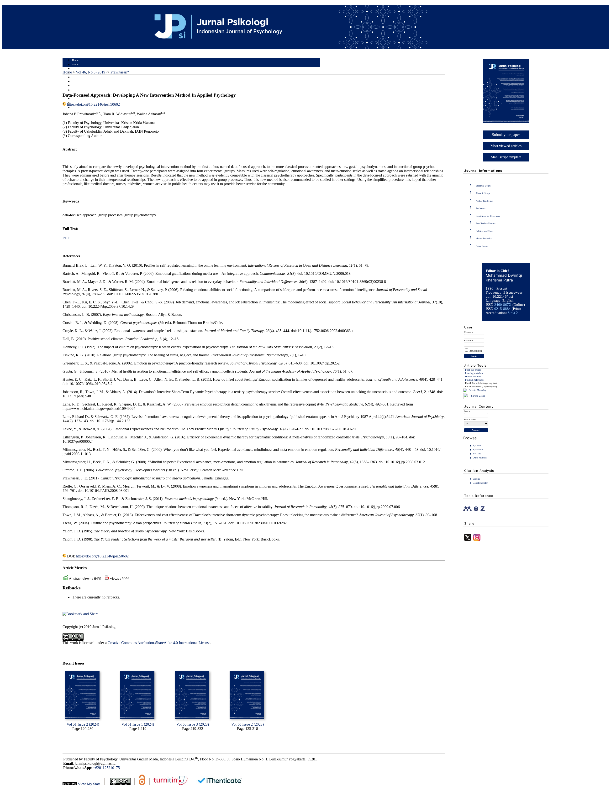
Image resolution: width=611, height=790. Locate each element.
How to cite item (473, 376)
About (75, 64)
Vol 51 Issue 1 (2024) (137, 724)
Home (75, 60)
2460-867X (502, 305)
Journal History (80, 99)
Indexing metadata (474, 373)
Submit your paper (506, 135)
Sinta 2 (513, 313)
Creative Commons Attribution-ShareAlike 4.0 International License (159, 643)
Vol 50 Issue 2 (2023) (247, 724)
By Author (478, 449)
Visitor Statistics (484, 238)
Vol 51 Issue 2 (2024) (83, 724)
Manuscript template (506, 157)
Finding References (474, 380)
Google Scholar (480, 483)
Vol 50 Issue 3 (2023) (192, 724)
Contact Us (78, 107)
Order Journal (482, 246)
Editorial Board (483, 185)
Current (76, 81)
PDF (66, 238)
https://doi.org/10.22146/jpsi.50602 (93, 104)
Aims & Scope (483, 193)
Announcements (80, 90)
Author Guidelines (484, 201)
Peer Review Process (485, 223)
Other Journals (480, 457)
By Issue (477, 445)
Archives (76, 86)
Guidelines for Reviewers (488, 216)
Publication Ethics (484, 231)
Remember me (475, 351)
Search (75, 77)
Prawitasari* (120, 72)
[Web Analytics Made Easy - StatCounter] (70, 784)
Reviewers (480, 208)
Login (75, 69)
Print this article (473, 370)
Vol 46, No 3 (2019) (91, 72)
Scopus (476, 479)
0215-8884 (502, 309)
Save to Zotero (477, 396)
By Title (477, 453)
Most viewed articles (505, 146)
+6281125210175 (106, 768)
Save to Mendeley (477, 390)
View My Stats (89, 784)
